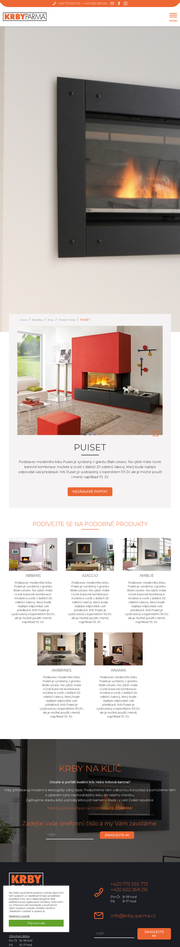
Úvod (23, 319)
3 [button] (95, 434)
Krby (51, 319)
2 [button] (90, 434)
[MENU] (173, 15)
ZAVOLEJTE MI (117, 835)
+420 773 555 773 (69, 3)
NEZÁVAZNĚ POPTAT (90, 492)
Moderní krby (67, 319)
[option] (90, 383)
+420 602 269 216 (95, 3)
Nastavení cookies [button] (19, 916)
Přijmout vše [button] (36, 923)
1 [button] (85, 434)
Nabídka (37, 319)
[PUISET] (155, 433)
